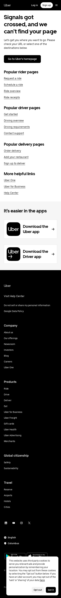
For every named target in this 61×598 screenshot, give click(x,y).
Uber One (9, 180)
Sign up (46, 5)
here (42, 580)
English (12, 537)
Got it (51, 590)
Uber (7, 5)
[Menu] (56, 5)
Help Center (11, 192)
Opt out (38, 590)
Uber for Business (14, 186)
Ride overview (12, 91)
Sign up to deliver (14, 163)
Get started (11, 114)
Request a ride (12, 78)
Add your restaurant (16, 157)
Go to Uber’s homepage (22, 58)
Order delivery (12, 150)
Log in (34, 5)
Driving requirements (17, 126)
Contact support (14, 133)
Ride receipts (12, 97)
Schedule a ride (13, 84)
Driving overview (14, 120)
